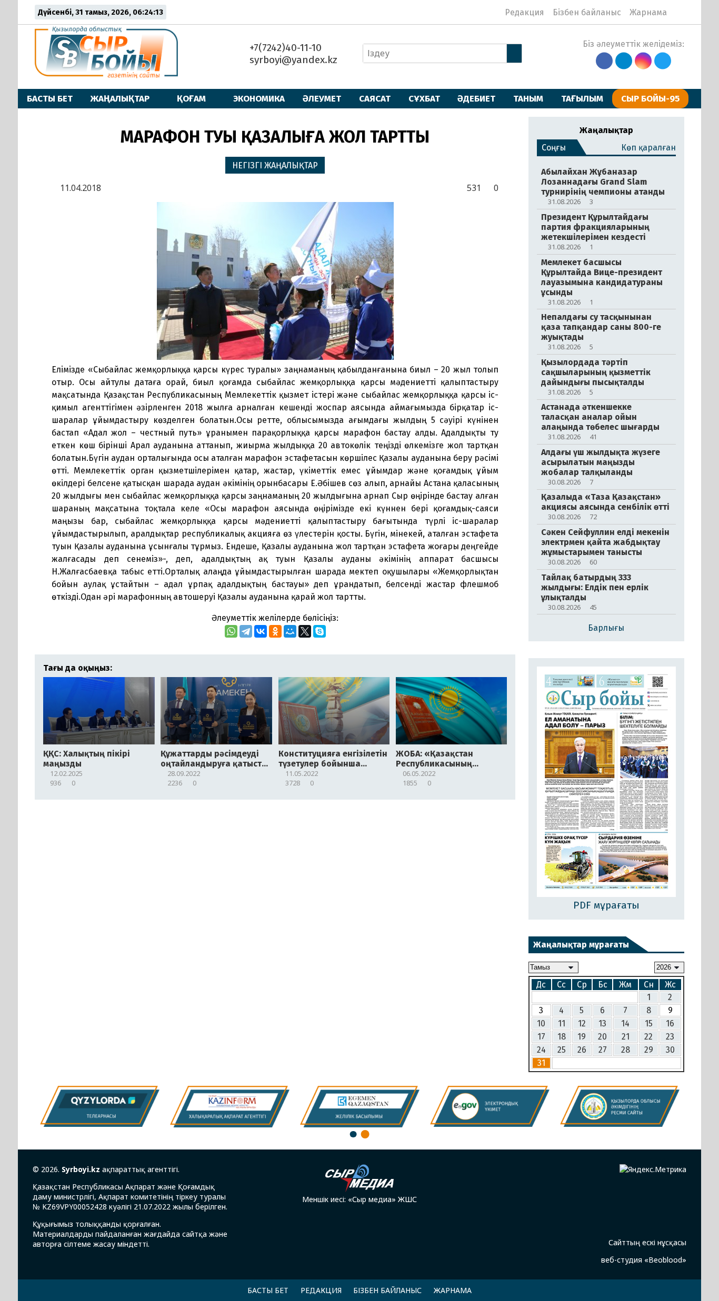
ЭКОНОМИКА (259, 98)
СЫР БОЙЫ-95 (650, 98)
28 (625, 1050)
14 (625, 1023)
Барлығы (606, 628)
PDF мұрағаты (606, 905)
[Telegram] (245, 631)
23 (670, 1037)
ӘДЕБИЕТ (476, 98)
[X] (304, 631)
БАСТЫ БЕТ (50, 98)
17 (541, 1037)
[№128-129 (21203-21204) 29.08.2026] (606, 783)
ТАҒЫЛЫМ (582, 98)
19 (581, 1037)
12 (582, 1023)
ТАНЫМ (528, 98)
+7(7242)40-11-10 (284, 48)
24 (541, 1050)
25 (561, 1050)
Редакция (524, 12)
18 (561, 1037)
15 (649, 1023)
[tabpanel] (620, 1106)
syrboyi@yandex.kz (292, 60)
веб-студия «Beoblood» (643, 1260)
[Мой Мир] (290, 631)
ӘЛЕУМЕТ (322, 98)
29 (648, 1050)
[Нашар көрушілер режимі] (678, 12)
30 (670, 1050)
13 (602, 1023)
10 (541, 1023)
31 (541, 1063)
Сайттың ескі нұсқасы (647, 1242)
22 (648, 1037)
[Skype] (319, 631)
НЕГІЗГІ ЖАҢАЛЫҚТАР (275, 165)
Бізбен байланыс (587, 12)
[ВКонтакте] (260, 631)
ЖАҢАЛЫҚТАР (120, 98)
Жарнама (648, 12)
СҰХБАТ (424, 98)
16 (670, 1023)
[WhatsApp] (231, 631)
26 (581, 1050)
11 (561, 1023)
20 (602, 1037)
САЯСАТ (375, 98)
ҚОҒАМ (191, 98)
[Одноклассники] (275, 631)
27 (602, 1050)
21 (626, 1037)
